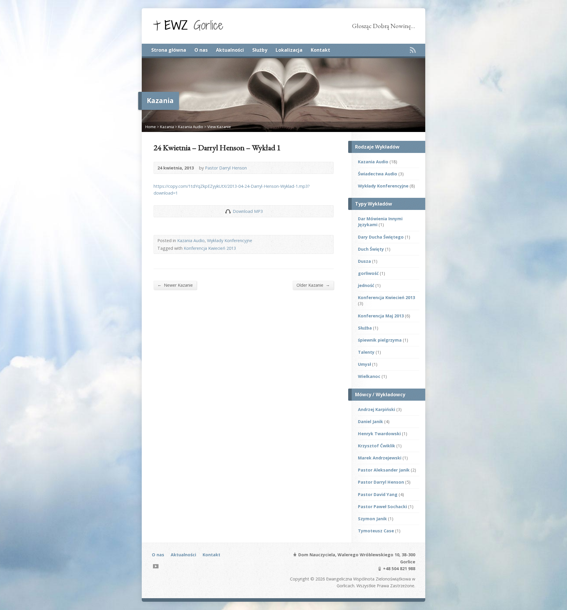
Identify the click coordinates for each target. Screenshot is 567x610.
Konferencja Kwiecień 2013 (210, 248)
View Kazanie (219, 126)
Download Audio (227, 211)
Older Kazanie (313, 285)
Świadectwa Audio (377, 174)
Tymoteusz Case (376, 531)
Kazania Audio (190, 126)
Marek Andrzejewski (379, 458)
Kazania (167, 126)
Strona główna (168, 50)
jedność (366, 285)
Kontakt (320, 50)
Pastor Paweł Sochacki (382, 506)
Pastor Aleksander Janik (384, 470)
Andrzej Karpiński (376, 409)
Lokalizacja (289, 50)
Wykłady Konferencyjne (229, 240)
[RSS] (413, 50)
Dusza (364, 261)
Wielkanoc (369, 376)
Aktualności (230, 50)
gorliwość (368, 273)
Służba (365, 328)
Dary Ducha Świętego (381, 237)
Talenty (366, 352)
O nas (201, 50)
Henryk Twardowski (379, 433)
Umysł (364, 364)
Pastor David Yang (377, 494)
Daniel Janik (370, 421)
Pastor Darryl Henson (226, 168)
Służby (259, 50)
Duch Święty (371, 249)
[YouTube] (156, 566)
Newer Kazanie (175, 285)
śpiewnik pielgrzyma (380, 340)
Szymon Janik (372, 518)
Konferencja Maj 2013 (381, 316)
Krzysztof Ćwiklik (376, 445)
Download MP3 (248, 211)
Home (150, 126)
